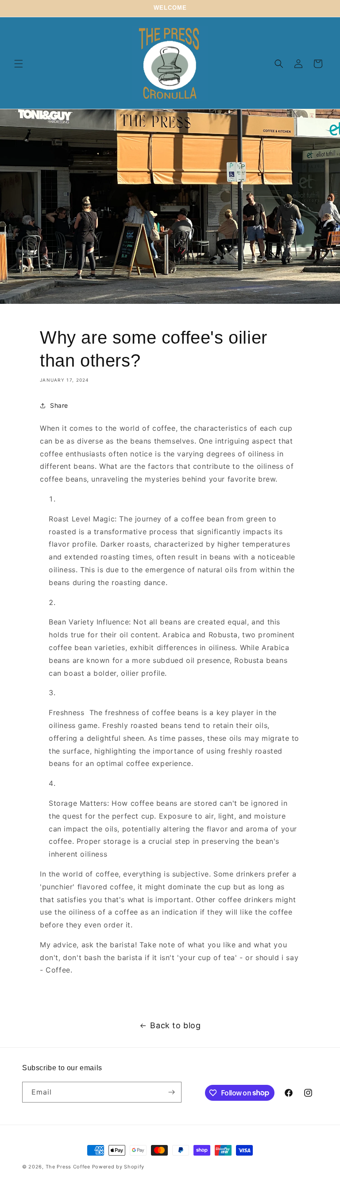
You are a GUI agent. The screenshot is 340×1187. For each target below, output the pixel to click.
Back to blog (175, 1025)
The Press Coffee (68, 1167)
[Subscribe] (171, 1092)
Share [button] (59, 405)
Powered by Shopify (118, 1167)
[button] (18, 63)
